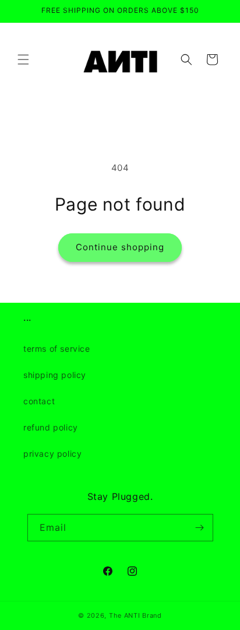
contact (39, 401)
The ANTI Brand (135, 615)
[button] (23, 59)
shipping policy (54, 375)
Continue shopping (120, 247)
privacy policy (52, 454)
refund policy (50, 427)
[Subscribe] (200, 527)
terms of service (56, 349)
